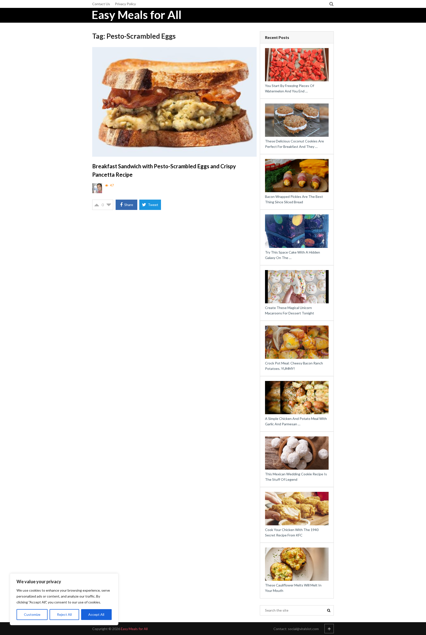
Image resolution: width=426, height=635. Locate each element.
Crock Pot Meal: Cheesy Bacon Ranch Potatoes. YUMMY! (294, 366)
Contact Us (101, 4)
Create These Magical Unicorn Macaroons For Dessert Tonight (289, 310)
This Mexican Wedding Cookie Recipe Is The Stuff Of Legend (296, 476)
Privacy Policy (125, 4)
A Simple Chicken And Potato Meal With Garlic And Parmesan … (296, 421)
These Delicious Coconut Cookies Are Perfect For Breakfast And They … (294, 144)
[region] (64, 599)
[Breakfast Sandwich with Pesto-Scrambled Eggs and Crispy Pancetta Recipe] (174, 102)
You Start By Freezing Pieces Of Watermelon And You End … (289, 88)
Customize (32, 614)
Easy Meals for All (136, 14)
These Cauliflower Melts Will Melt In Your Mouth (293, 588)
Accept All (96, 614)
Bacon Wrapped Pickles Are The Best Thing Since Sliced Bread (294, 199)
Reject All (64, 614)
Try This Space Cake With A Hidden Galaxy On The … (292, 255)
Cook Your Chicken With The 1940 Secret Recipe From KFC (292, 532)
